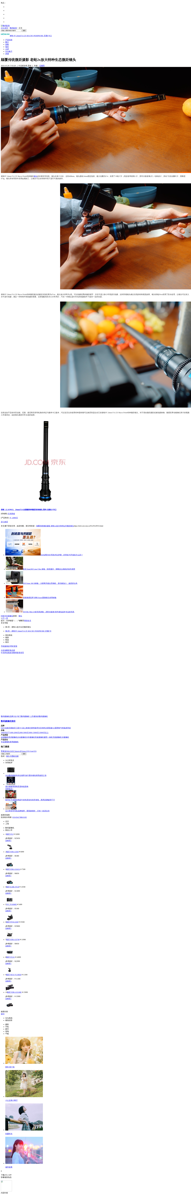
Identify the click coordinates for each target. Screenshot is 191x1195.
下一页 (5, 618)
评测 (7, 54)
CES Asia (29, 751)
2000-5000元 (24, 733)
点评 (7, 49)
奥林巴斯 (29, 728)
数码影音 (13, 28)
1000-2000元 (14, 733)
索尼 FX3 (9, 834)
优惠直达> (9, 789)
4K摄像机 (4, 737)
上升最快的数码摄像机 (39, 716)
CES (34, 751)
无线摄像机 (57, 737)
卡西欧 (12, 756)
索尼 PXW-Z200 (12, 922)
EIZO (3, 728)
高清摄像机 (12, 737)
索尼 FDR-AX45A (13, 869)
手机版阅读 (5, 646)
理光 (38, 728)
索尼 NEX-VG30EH (13, 975)
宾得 (42, 728)
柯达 (45, 728)
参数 (7, 44)
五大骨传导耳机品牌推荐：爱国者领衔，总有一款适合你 (27, 811)
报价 (7, 47)
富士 (24, 728)
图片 (7, 42)
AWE (12, 751)
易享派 (68, 728)
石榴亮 (42, 66)
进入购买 (4, 522)
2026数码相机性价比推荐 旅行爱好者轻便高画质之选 (25, 775)
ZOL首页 (4, 28)
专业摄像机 (5, 742)
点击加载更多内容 (8, 650)
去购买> (8, 841)
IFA (21, 751)
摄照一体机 (48, 737)
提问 (2, 1014)
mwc (24, 751)
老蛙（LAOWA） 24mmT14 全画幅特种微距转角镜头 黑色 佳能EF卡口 (28, 510)
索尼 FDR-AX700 (13, 940)
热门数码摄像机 (23, 716)
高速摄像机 (39, 737)
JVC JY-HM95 (11, 904)
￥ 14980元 (14, 518)
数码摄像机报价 (8, 721)
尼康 (10, 728)
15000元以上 (44, 733)
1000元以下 (5, 733)
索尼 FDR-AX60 (12, 852)
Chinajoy (17, 751)
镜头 (35, 176)
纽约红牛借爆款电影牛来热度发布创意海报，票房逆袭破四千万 (30, 800)
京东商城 (11, 514)
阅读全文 (27, 621)
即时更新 (13, 646)
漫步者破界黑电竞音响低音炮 (16, 786)
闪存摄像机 (30, 737)
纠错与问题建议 (7, 616)
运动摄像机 (21, 737)
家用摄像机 (14, 742)
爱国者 (49, 728)
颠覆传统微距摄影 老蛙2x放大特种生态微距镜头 (55, 526)
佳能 (7, 728)
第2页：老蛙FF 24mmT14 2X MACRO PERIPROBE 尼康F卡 (28, 631)
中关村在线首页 (7, 653)
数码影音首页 (18, 653)
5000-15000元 (34, 733)
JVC (20, 728)
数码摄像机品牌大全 (9, 716)
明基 (34, 728)
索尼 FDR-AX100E (14, 992)
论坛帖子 (8, 51)
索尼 (14, 728)
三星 (17, 728)
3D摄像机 (65, 737)
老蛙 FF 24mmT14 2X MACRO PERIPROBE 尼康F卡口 (31, 36)
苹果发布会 (5, 751)
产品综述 (8, 40)
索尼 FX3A (10, 957)
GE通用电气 (57, 728)
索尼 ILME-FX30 (12, 887)
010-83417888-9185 (19, 817)
